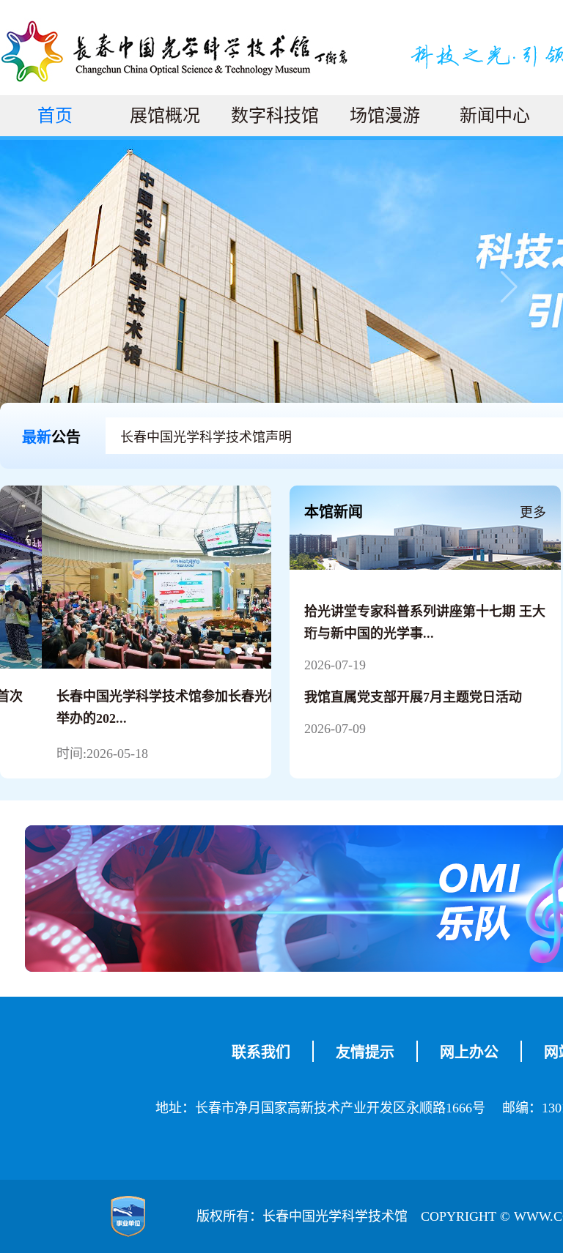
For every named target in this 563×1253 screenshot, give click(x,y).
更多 (533, 512)
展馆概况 (165, 115)
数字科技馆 (275, 115)
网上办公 (469, 1052)
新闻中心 (495, 115)
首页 (55, 115)
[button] (527, 287)
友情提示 (365, 1052)
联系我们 (261, 1052)
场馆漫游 (385, 115)
